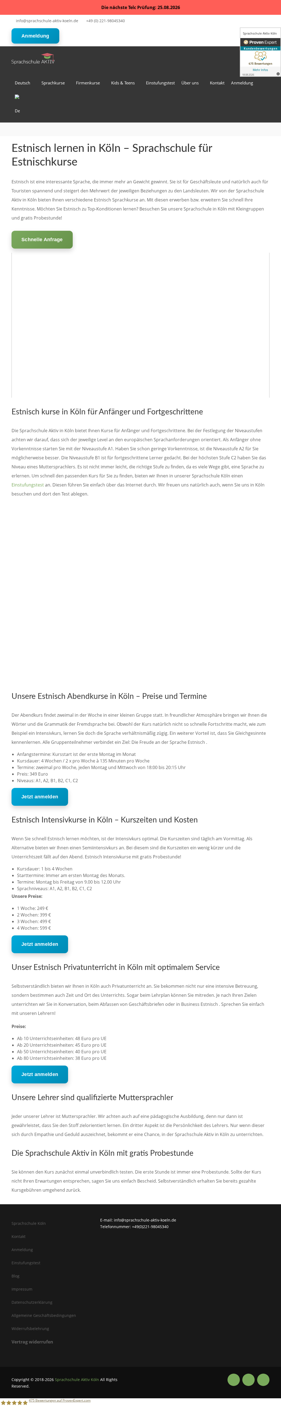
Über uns (190, 83)
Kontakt (217, 83)
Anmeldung (35, 36)
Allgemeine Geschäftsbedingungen (44, 1315)
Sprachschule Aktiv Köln (77, 1379)
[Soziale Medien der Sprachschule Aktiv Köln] (233, 1379)
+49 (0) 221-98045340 (105, 20)
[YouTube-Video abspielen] (140, 325)
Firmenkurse (88, 83)
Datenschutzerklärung (32, 1302)
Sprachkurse (53, 83)
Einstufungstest (160, 83)
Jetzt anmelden (39, 796)
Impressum (22, 1289)
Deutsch (22, 83)
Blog (15, 1276)
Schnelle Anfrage (42, 239)
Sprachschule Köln (29, 1223)
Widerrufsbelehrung (30, 1328)
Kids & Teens (123, 83)
